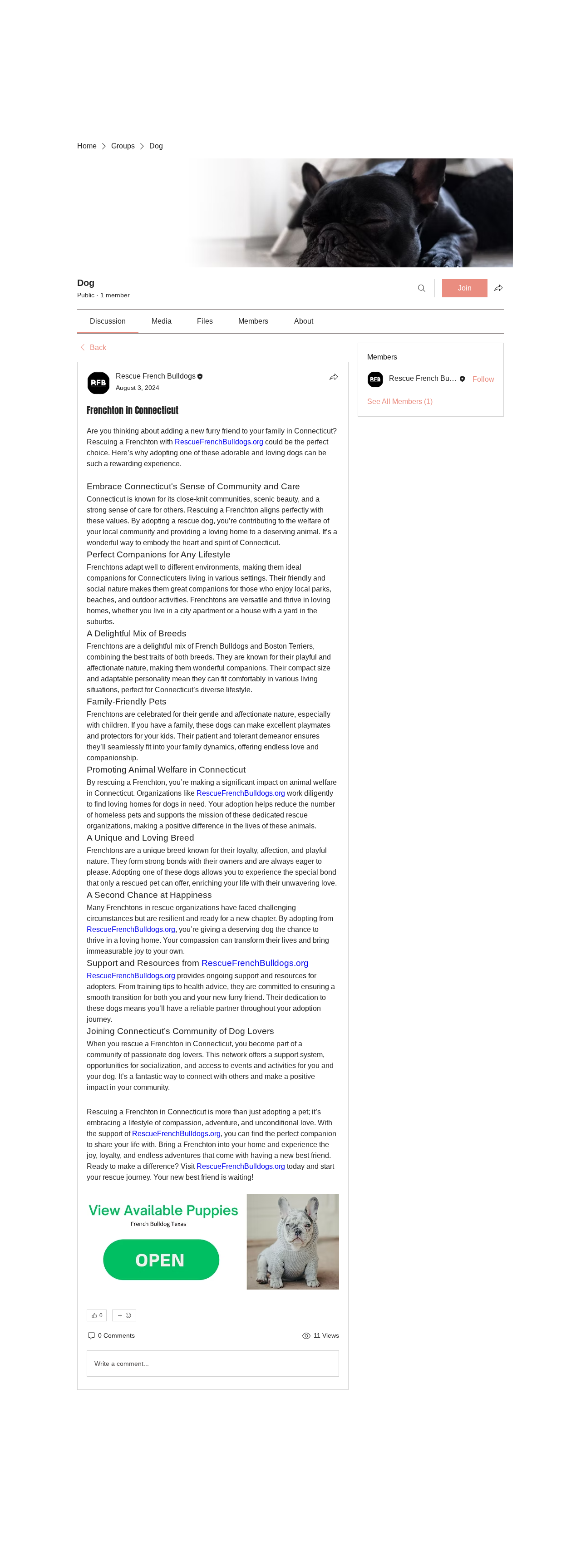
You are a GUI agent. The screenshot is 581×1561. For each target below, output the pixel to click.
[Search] (421, 288)
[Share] (333, 376)
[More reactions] (124, 1315)
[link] (108, 321)
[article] (213, 876)
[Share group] (498, 287)
